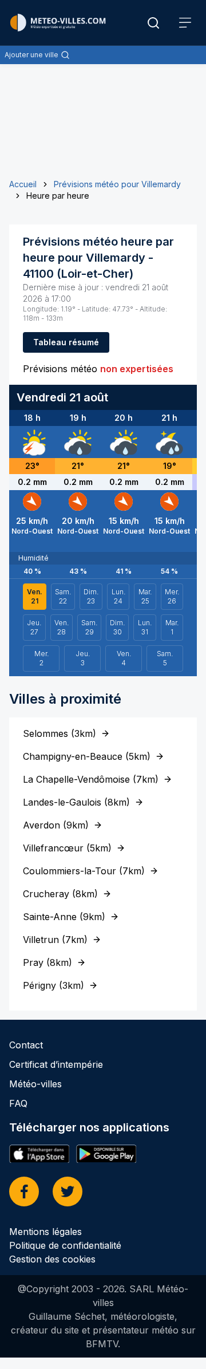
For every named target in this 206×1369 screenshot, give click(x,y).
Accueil (23, 184)
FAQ (18, 1103)
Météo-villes (35, 1084)
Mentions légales (45, 1231)
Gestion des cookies (52, 1259)
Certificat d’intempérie (56, 1064)
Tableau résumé (66, 342)
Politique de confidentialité (65, 1245)
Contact (26, 1045)
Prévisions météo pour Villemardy (117, 184)
